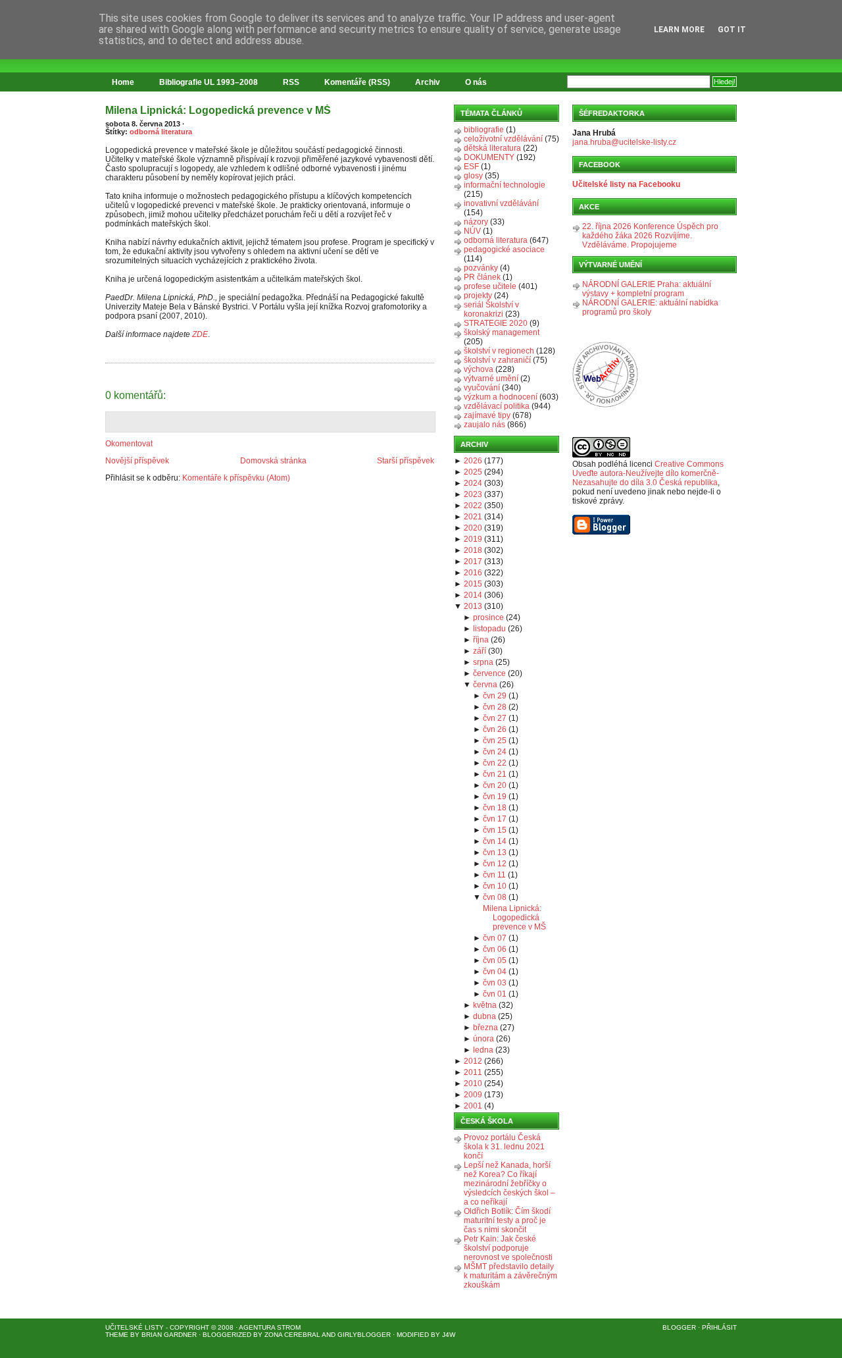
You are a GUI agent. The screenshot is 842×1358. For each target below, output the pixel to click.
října (481, 639)
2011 (473, 1072)
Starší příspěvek (405, 460)
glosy (473, 175)
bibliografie (484, 129)
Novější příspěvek (137, 460)
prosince (488, 617)
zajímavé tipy (487, 415)
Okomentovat (129, 443)
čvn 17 (495, 818)
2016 (473, 572)
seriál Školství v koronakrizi (491, 309)
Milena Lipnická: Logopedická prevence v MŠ (218, 110)
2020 (473, 528)
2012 (473, 1061)
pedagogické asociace (504, 249)
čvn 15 (495, 830)
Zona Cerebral (292, 1334)
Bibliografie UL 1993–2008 (208, 82)
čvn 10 (495, 886)
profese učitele (490, 286)
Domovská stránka (273, 460)
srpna (483, 662)
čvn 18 (495, 807)
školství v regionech (499, 350)
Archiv (427, 82)
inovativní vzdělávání (501, 203)
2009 (473, 1094)
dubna (484, 1016)
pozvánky (481, 268)
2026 (473, 460)
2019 (473, 539)
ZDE (200, 334)
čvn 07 (495, 938)
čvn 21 (495, 774)
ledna (483, 1050)
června (485, 684)
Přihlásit (719, 1327)
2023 (473, 494)
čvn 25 (495, 740)
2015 (473, 583)
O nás (476, 82)
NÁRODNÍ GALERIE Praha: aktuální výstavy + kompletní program (646, 289)
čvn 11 (494, 874)
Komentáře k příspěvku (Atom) (236, 478)
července (489, 673)
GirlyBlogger (364, 1334)
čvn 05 (495, 960)
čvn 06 (495, 949)
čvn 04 (495, 971)
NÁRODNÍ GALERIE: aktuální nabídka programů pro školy (650, 307)
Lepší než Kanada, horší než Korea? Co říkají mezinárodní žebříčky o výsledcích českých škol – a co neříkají (509, 1184)
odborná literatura (161, 132)
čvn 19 (495, 796)
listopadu (489, 628)
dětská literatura (492, 148)
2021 (473, 516)
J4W (448, 1334)
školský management (501, 332)
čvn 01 (495, 994)
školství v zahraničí (497, 360)
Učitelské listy (134, 1327)
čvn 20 (495, 785)
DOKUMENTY (489, 157)
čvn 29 (495, 695)
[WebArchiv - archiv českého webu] (605, 404)
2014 (473, 595)
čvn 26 (495, 729)
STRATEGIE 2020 (496, 323)
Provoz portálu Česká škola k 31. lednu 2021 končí (504, 1147)
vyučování (482, 387)
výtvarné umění (491, 378)
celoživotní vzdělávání (503, 139)
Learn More (679, 29)
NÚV (472, 231)
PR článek (482, 277)
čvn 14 (495, 841)
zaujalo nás (484, 424)
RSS (291, 82)
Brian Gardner (169, 1334)
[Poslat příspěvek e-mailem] (106, 355)
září (479, 651)
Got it (732, 29)
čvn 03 (495, 982)
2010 (473, 1083)
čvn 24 (495, 751)
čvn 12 (495, 863)
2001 (473, 1105)
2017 (473, 561)
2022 (473, 505)
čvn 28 (495, 707)
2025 (473, 472)
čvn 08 (495, 897)
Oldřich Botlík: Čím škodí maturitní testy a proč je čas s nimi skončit (507, 1220)
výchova (478, 369)
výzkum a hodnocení (500, 397)
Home (123, 82)
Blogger (679, 1327)
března (485, 1027)
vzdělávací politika (497, 406)
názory (476, 221)
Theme (116, 1334)
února (483, 1038)
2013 (473, 606)
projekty (478, 295)
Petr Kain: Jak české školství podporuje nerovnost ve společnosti (508, 1248)
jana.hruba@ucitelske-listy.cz (624, 142)
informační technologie (504, 185)
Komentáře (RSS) (357, 82)
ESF (471, 166)
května (485, 1005)
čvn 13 (495, 852)
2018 (473, 550)
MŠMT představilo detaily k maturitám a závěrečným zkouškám (510, 1276)
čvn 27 (495, 718)
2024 (473, 483)
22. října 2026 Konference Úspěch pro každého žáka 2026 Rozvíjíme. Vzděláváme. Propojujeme (650, 235)
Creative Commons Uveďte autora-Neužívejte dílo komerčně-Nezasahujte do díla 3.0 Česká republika (648, 473)
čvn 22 (495, 763)
